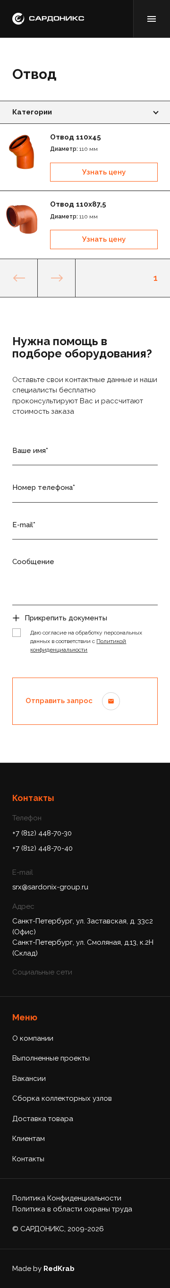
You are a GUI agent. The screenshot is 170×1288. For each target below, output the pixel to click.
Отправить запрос (59, 700)
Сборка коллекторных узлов (62, 1098)
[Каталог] (151, 18)
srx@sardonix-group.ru (50, 887)
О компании (32, 1038)
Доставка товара (42, 1118)
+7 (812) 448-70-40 (42, 848)
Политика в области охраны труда (72, 1209)
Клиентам (28, 1138)
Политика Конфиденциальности (66, 1198)
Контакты (28, 1159)
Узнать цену (104, 172)
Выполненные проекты (51, 1058)
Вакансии (29, 1078)
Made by (43, 1268)
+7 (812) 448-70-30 (42, 833)
